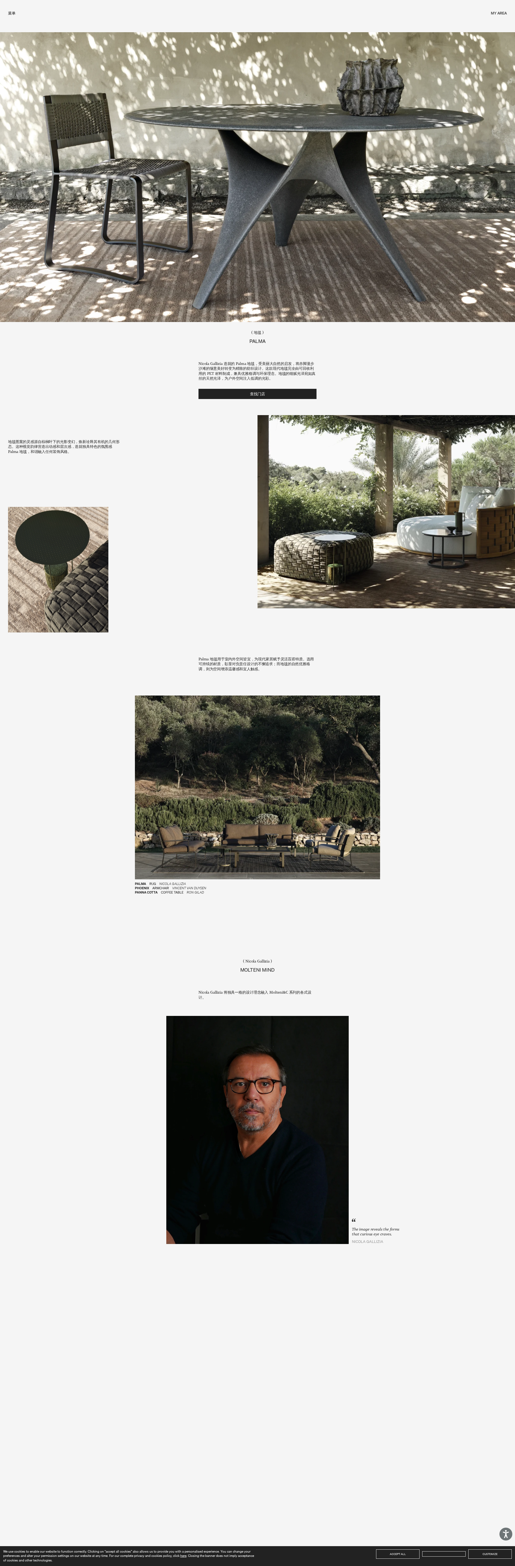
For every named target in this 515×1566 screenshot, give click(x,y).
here (183, 1555)
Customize (490, 1554)
